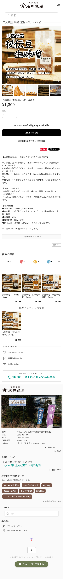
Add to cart (31, 132)
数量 (4, 111)
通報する (56, 245)
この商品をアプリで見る (31, 236)
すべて (9, 261)
